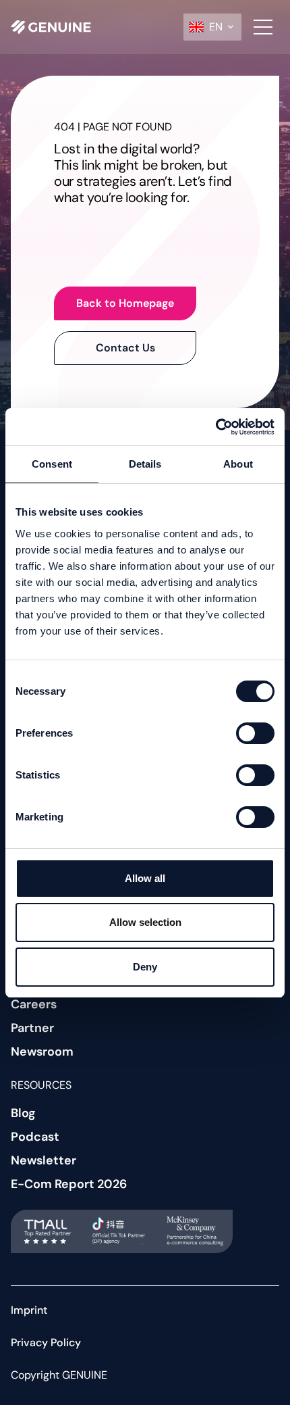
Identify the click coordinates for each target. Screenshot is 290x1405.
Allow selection (145, 922)
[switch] (255, 733)
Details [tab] (145, 464)
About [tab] (238, 464)
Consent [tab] (52, 464)
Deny (145, 966)
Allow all (145, 878)
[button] (212, 27)
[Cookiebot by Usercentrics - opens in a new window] (215, 427)
